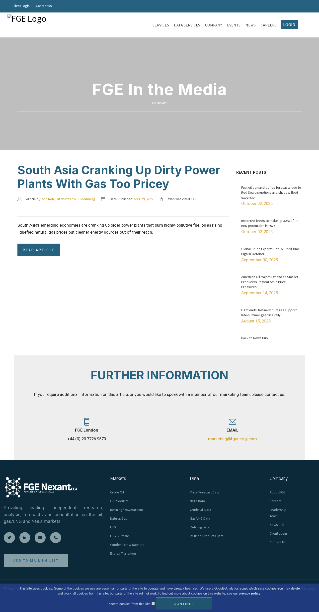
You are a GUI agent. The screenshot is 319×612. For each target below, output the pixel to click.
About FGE (277, 492)
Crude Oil (117, 492)
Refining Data (200, 527)
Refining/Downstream (126, 509)
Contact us (44, 5)
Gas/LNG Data (200, 518)
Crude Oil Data (200, 509)
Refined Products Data (207, 536)
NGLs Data (197, 501)
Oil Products (119, 501)
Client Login (21, 5)
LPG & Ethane (120, 536)
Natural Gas (118, 518)
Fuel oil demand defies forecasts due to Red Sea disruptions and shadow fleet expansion (271, 192)
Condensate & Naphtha (127, 544)
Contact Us (278, 542)
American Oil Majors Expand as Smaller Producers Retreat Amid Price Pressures (269, 282)
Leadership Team (278, 512)
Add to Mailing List (36, 560)
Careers (276, 501)
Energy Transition (123, 553)
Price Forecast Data (204, 492)
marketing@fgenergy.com (232, 438)
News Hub (277, 524)
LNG (113, 527)
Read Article (39, 250)
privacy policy (249, 593)
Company (159, 103)
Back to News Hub (254, 338)
